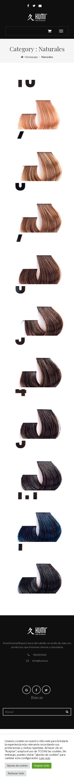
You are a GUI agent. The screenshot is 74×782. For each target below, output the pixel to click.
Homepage (31, 56)
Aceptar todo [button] (41, 765)
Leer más (44, 758)
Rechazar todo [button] (16, 773)
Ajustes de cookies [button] (17, 765)
